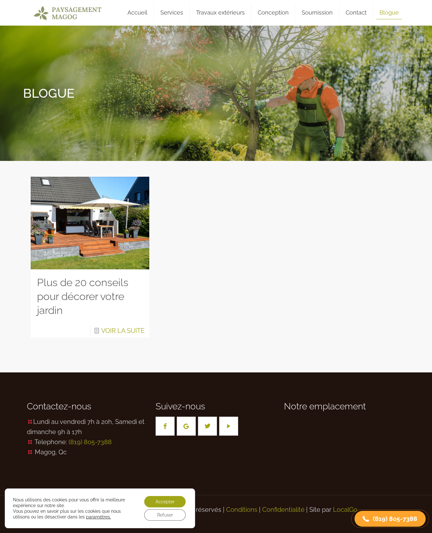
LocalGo (345, 509)
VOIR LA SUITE (123, 330)
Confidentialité (283, 509)
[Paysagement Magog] (67, 12)
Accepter (165, 501)
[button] (390, 519)
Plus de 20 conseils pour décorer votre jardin (82, 296)
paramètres (98, 516)
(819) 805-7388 (90, 442)
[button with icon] (165, 426)
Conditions (241, 509)
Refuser (165, 515)
